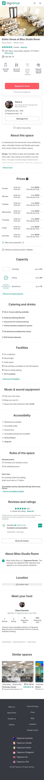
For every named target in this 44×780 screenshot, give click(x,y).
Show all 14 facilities (11, 379)
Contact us (12, 719)
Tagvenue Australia (25, 738)
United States (6, 642)
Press (33, 712)
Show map (9, 53)
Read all (24, 47)
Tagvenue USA (23, 762)
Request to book (22, 86)
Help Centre (11, 713)
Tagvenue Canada (24, 743)
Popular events (32, 730)
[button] (34, 3)
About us (11, 707)
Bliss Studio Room (26, 553)
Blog (32, 718)
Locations (32, 724)
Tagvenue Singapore (25, 752)
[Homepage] (11, 3)
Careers (12, 725)
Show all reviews (22, 541)
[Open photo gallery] (22, 21)
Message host (22, 119)
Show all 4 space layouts (13, 294)
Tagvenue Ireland (24, 747)
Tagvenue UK (22, 757)
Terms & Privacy (32, 706)
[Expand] (40, 3)
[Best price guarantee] (23, 242)
